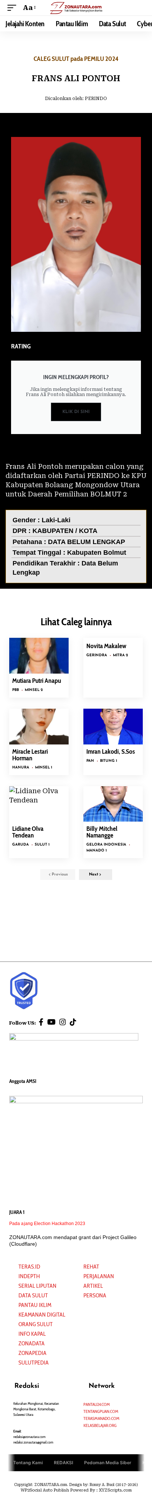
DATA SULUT (33, 1295)
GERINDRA (96, 655)
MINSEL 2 (34, 690)
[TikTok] (73, 1022)
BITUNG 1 (108, 761)
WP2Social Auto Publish (45, 1490)
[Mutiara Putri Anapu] (39, 656)
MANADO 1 (96, 851)
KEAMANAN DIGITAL (41, 1314)
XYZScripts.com (115, 1490)
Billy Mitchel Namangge (101, 832)
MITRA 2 (120, 655)
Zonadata (31, 1343)
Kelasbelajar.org (100, 1425)
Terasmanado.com (101, 1418)
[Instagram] (63, 1022)
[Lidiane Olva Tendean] (39, 804)
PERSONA (94, 1295)
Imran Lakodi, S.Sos (110, 751)
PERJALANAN (98, 1276)
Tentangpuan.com (100, 1411)
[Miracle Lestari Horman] (39, 726)
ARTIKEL (93, 1285)
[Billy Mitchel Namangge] (113, 804)
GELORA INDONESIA (106, 845)
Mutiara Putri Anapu (36, 681)
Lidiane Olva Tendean (28, 832)
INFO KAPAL (32, 1333)
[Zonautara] (76, 8)
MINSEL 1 (43, 768)
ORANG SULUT (35, 1324)
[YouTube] (51, 1022)
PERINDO (96, 98)
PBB (15, 690)
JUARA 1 (17, 1212)
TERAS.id (29, 1266)
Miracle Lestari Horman (30, 754)
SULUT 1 (42, 845)
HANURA (20, 768)
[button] (13, 7)
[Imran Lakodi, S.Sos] (113, 726)
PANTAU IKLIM (34, 1304)
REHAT (91, 1266)
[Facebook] (41, 1022)
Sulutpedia (33, 1362)
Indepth (29, 1276)
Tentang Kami (28, 1462)
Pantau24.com (96, 1404)
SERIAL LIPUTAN (37, 1285)
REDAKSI (63, 1462)
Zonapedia (32, 1352)
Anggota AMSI (22, 1081)
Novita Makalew (106, 646)
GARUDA (20, 845)
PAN (90, 761)
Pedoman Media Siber (107, 1462)
